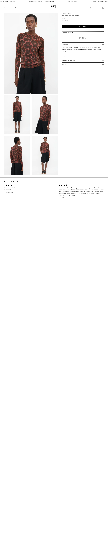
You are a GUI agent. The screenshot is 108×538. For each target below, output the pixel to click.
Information (17, 8)
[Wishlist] (98, 8)
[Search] (90, 8)
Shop (5, 8)
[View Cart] (103, 8)
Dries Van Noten (66, 13)
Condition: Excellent (67, 32)
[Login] (94, 8)
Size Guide (65, 20)
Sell (11, 8)
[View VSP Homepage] (54, 6)
